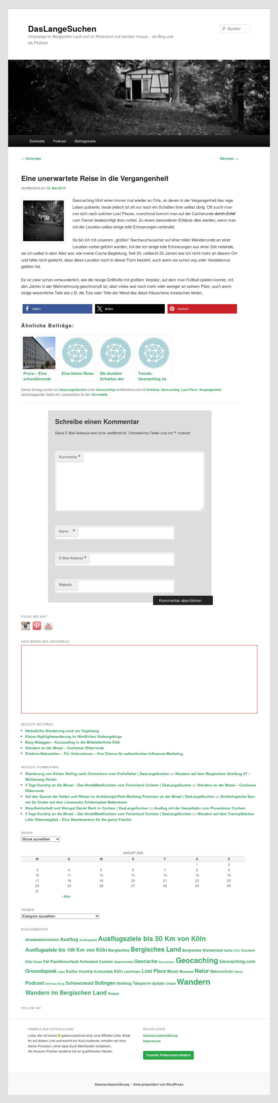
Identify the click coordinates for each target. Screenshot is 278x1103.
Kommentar (70, 456)
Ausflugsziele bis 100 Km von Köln (66, 949)
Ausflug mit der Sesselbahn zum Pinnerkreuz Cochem (200, 808)
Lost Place (189, 389)
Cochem (248, 950)
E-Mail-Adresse (73, 558)
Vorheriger (31, 158)
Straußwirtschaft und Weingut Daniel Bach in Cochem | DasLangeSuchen (86, 808)
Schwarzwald (80, 983)
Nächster (229, 158)
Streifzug (124, 983)
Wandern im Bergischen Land (66, 992)
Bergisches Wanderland (202, 950)
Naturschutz (221, 971)
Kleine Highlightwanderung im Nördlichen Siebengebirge (73, 736)
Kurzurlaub (103, 971)
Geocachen (167, 962)
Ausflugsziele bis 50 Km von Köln (152, 938)
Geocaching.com (237, 961)
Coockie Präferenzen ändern (168, 1055)
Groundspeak (41, 970)
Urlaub (171, 983)
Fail (46, 961)
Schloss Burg (55, 983)
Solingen (105, 982)
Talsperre (141, 983)
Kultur (72, 971)
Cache (228, 950)
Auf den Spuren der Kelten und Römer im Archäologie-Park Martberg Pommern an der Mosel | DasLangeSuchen (119, 796)
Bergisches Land (156, 949)
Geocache (145, 961)
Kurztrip (86, 971)
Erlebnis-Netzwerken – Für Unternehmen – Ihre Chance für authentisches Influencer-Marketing (104, 753)
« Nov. (66, 896)
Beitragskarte (85, 141)
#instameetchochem (42, 939)
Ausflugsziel (88, 940)
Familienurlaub (64, 961)
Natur (202, 970)
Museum (186, 971)
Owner (238, 972)
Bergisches (118, 950)
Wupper (113, 993)
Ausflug (69, 939)
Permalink (100, 394)
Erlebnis (153, 389)
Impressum (152, 1040)
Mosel (172, 971)
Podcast (59, 141)
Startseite (37, 141)
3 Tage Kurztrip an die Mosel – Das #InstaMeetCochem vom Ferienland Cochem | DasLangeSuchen (108, 785)
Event (38, 961)
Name (67, 531)
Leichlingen (132, 971)
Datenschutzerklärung (160, 1035)
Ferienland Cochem (96, 961)
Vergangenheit (210, 389)
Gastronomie (123, 961)
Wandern (193, 981)
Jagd (61, 972)
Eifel (29, 961)
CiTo (237, 950)
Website (65, 584)
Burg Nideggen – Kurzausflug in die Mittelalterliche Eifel (72, 742)
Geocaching (105, 389)
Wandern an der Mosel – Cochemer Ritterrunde (64, 747)
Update (158, 983)
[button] (57, 309)
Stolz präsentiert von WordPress (158, 1084)
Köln (118, 971)
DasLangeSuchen (62, 28)
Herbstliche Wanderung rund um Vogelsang (62, 730)
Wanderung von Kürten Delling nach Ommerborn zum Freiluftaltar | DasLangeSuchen (97, 773)
